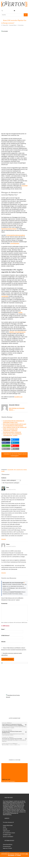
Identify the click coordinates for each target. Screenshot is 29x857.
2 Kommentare (20, 25)
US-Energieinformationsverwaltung (15, 235)
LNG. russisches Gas (18, 469)
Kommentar (4, 603)
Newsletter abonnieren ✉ (8, 822)
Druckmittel (24, 185)
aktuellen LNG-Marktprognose (17, 332)
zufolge (20, 312)
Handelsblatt (4, 296)
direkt (19, 855)
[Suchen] (26, 14)
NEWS (4, 827)
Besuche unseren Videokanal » (8, 781)
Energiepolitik (10, 469)
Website (3, 641)
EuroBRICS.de (18, 396)
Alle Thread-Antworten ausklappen (11, 482)
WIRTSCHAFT (6, 831)
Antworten (3, 539)
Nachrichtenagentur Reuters (9, 228)
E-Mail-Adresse (5, 635)
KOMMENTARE (7, 834)
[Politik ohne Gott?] (14, 770)
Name (3, 629)
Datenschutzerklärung (7, 844)
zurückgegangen (14, 243)
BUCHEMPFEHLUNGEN (9, 832)
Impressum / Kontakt (7, 848)
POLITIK (5, 829)
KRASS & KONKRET (8, 836)
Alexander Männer (12, 25)
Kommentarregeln (7, 846)
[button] (6, 439)
